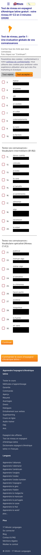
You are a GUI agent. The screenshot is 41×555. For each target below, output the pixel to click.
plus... (5, 513)
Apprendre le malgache (13, 493)
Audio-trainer (8, 421)
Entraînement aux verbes (14, 411)
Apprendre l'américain (12, 469)
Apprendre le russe (11, 503)
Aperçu (6, 394)
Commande (8, 391)
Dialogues (7, 408)
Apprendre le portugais (13, 500)
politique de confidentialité (18, 62)
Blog (5, 534)
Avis (4, 428)
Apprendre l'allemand (12, 466)
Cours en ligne (9, 418)
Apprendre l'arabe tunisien (14, 479)
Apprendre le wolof (11, 510)
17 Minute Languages (12, 527)
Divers (5, 404)
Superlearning (9, 415)
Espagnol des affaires (12, 435)
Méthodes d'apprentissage (14, 384)
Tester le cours (9, 380)
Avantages (7, 401)
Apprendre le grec (10, 486)
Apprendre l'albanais (12, 462)
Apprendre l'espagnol (12, 483)
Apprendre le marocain (13, 496)
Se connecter (9, 530)
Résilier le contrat (10, 544)
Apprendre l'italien (11, 490)
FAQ (4, 425)
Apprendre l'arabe (10, 476)
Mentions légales (10, 541)
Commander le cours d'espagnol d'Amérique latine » (17, 358)
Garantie (6, 387)
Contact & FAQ (9, 537)
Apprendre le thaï (10, 507)
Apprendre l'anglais (11, 472)
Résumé (6, 397)
